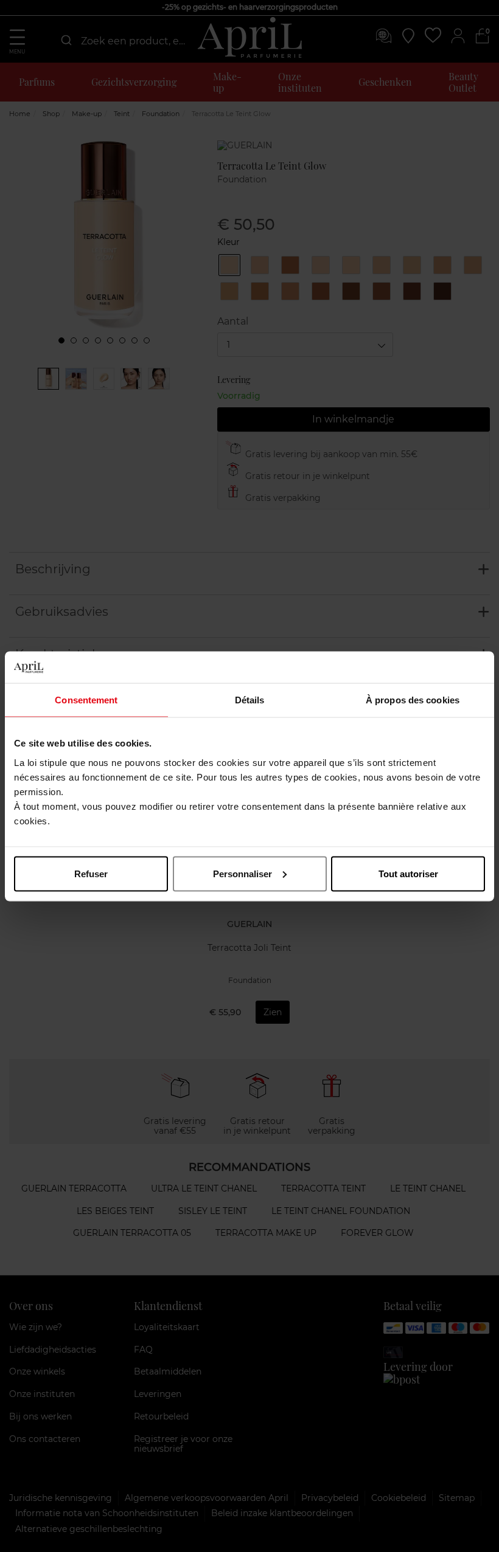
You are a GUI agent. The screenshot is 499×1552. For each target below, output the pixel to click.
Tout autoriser (408, 873)
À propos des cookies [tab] (412, 700)
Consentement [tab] (86, 700)
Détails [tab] (250, 700)
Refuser (91, 873)
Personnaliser (242, 873)
